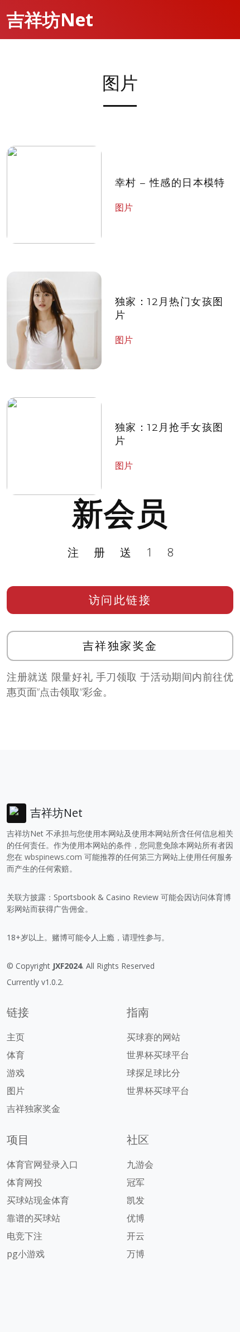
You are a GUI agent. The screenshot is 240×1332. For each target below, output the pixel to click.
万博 (136, 1254)
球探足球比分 (153, 1073)
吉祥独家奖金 (120, 645)
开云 (136, 1236)
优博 (136, 1218)
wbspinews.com (53, 856)
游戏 (16, 1073)
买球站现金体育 (38, 1200)
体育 (16, 1055)
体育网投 (24, 1182)
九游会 (140, 1164)
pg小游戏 (26, 1254)
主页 (16, 1037)
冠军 (136, 1182)
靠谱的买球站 (33, 1218)
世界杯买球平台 (158, 1055)
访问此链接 (120, 599)
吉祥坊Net (50, 19)
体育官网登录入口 (42, 1164)
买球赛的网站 (153, 1037)
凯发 (136, 1200)
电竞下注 (24, 1236)
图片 (124, 207)
